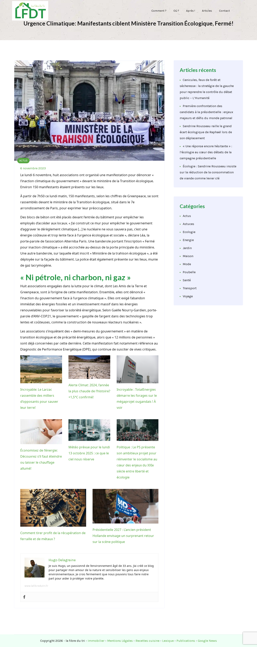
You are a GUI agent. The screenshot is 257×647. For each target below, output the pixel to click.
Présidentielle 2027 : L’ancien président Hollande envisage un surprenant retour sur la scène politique (123, 535)
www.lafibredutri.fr (36, 586)
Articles (207, 10)
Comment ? (158, 10)
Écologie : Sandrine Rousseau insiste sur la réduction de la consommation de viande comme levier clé (208, 172)
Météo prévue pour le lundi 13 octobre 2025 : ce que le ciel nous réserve (89, 453)
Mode (187, 264)
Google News (207, 641)
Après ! (190, 10)
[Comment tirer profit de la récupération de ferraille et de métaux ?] (53, 507)
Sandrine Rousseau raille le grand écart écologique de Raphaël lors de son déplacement (206, 132)
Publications (185, 641)
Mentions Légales (120, 641)
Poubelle (189, 272)
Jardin (187, 248)
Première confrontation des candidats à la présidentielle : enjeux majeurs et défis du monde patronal (206, 112)
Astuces (188, 224)
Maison (188, 256)
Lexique (168, 641)
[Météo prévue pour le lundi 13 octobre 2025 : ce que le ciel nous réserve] (89, 430)
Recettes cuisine (147, 641)
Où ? (176, 10)
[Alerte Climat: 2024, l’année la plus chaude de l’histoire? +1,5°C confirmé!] (89, 367)
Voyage (188, 296)
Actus (23, 160)
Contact (224, 10)
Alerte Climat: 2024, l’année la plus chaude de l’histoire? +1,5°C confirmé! (89, 391)
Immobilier (96, 641)
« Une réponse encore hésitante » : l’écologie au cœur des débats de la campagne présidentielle (206, 152)
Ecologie (189, 232)
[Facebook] (24, 597)
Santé (187, 280)
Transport (190, 288)
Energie (188, 240)
